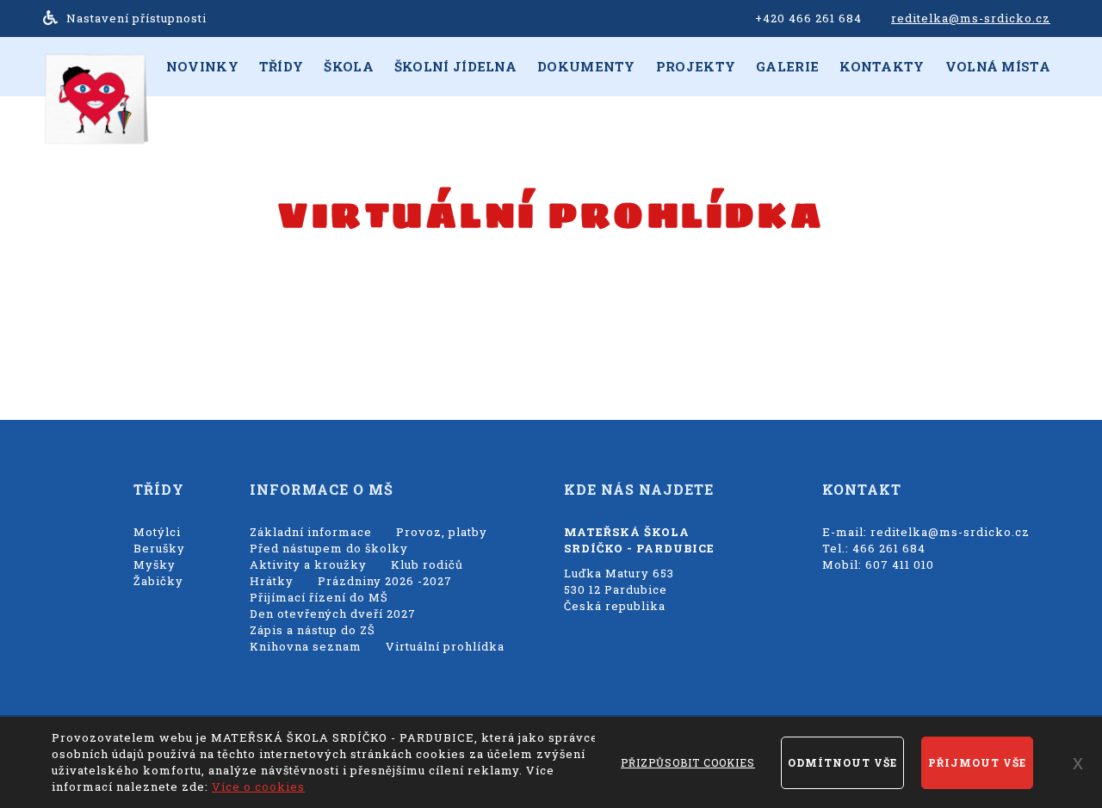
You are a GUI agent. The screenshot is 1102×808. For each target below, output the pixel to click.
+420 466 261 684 (808, 18)
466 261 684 (889, 548)
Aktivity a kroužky (308, 564)
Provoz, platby (441, 532)
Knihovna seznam (306, 646)
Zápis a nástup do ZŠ (312, 630)
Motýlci (157, 532)
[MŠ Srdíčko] (95, 97)
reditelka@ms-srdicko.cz (970, 18)
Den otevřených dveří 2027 (333, 613)
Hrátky (272, 581)
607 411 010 (899, 564)
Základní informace (311, 532)
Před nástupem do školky (329, 548)
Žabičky (158, 581)
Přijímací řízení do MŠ (319, 597)
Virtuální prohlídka (445, 646)
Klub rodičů (427, 564)
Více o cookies (258, 786)
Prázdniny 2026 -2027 (385, 581)
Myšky (154, 564)
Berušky (159, 548)
